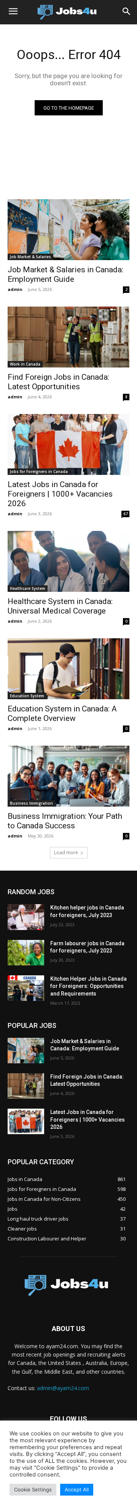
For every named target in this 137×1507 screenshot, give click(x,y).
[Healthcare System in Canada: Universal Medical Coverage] (68, 561)
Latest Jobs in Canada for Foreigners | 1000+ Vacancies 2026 (60, 494)
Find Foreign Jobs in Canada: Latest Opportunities (58, 381)
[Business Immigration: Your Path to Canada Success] (68, 776)
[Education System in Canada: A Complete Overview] (68, 668)
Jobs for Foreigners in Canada (39, 471)
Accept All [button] (77, 1489)
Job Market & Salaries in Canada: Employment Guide (65, 274)
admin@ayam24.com (63, 1388)
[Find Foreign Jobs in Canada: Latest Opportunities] (68, 337)
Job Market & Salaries (30, 256)
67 (125, 513)
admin (15, 289)
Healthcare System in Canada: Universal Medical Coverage (60, 606)
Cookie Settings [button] (33, 1489)
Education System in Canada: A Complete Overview (62, 713)
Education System (27, 695)
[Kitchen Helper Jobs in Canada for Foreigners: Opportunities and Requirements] (26, 988)
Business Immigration (31, 803)
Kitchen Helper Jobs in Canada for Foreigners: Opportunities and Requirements (88, 986)
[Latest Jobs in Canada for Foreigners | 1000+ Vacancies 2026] (68, 444)
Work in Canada (25, 364)
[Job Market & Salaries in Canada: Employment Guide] (68, 229)
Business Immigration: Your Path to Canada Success (65, 821)
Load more (66, 852)
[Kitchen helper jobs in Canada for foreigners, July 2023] (26, 917)
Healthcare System (27, 588)
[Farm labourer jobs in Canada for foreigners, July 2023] (26, 952)
